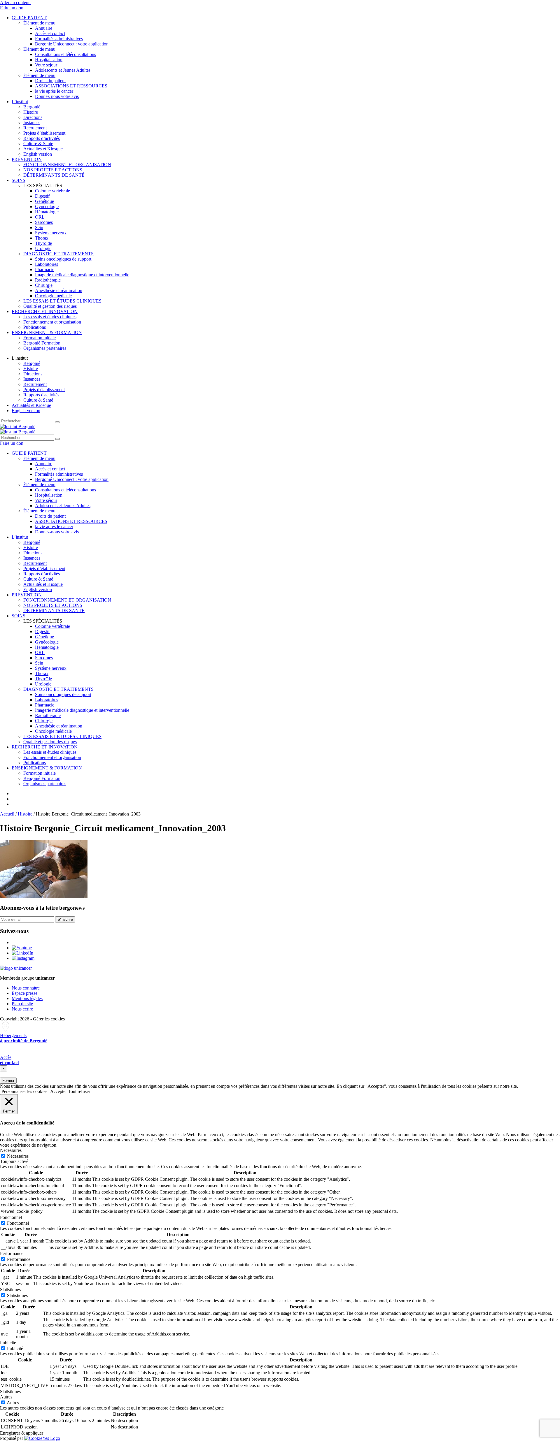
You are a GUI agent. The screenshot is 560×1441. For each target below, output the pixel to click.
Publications (34, 327)
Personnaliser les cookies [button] (24, 1091)
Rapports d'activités (41, 394)
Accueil (7, 813)
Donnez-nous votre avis (57, 96)
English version (37, 154)
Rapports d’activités (41, 138)
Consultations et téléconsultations (65, 54)
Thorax (41, 238)
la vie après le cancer (54, 91)
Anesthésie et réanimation (58, 290)
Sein (39, 227)
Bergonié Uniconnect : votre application (71, 43)
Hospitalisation (48, 59)
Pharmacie (44, 269)
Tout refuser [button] (79, 1091)
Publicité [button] (8, 1342)
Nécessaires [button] (11, 1150)
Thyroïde (43, 243)
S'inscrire (65, 919)
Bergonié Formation (41, 342)
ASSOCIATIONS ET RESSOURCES (71, 85)
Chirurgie (43, 285)
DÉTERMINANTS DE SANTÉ (54, 175)
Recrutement (35, 127)
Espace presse (24, 993)
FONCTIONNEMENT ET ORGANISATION (67, 164)
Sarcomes (44, 222)
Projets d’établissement (44, 133)
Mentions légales (27, 998)
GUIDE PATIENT (29, 17)
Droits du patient (50, 80)
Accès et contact (50, 33)
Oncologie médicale (53, 295)
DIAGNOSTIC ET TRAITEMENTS (58, 253)
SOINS (18, 180)
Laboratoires (46, 264)
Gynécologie (47, 206)
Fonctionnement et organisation (52, 321)
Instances (31, 122)
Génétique (44, 201)
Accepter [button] (58, 1091)
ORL (40, 217)
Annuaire (43, 28)
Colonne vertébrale (52, 190)
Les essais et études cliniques (49, 316)
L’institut (20, 101)
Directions (32, 117)
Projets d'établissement (44, 389)
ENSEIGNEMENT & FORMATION (47, 332)
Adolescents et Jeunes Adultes (62, 70)
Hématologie (47, 211)
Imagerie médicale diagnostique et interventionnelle (82, 274)
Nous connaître (26, 987)
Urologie (43, 248)
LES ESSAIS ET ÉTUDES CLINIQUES (62, 300)
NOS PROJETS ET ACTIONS (52, 169)
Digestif (42, 196)
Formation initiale (39, 337)
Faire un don (11, 7)
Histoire (30, 112)
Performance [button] (11, 1253)
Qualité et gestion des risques (50, 306)
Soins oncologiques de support (63, 258)
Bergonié (31, 106)
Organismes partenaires (44, 348)
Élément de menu (39, 22)
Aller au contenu (15, 2)
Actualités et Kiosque (43, 148)
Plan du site (22, 1003)
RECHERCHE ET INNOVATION (45, 311)
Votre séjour (46, 64)
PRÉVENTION (27, 159)
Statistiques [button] (10, 1289)
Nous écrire (22, 1008)
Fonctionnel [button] (11, 1217)
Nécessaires (18, 1156)
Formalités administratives (59, 38)
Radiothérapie (48, 279)
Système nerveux (50, 232)
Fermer (8, 1080)
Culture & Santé (38, 143)
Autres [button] (6, 1396)
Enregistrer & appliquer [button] (21, 1433)
